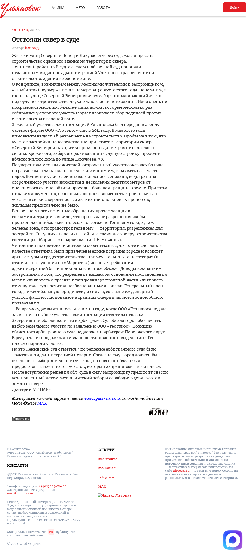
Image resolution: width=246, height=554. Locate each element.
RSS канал (107, 468)
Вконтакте (107, 459)
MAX (42, 403)
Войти (234, 7)
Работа (103, 8)
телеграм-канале (102, 398)
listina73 (32, 48)
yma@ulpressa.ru (20, 493)
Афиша (58, 8)
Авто (80, 8)
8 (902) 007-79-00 (52, 486)
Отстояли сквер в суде (45, 39)
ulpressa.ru (181, 470)
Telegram (106, 477)
